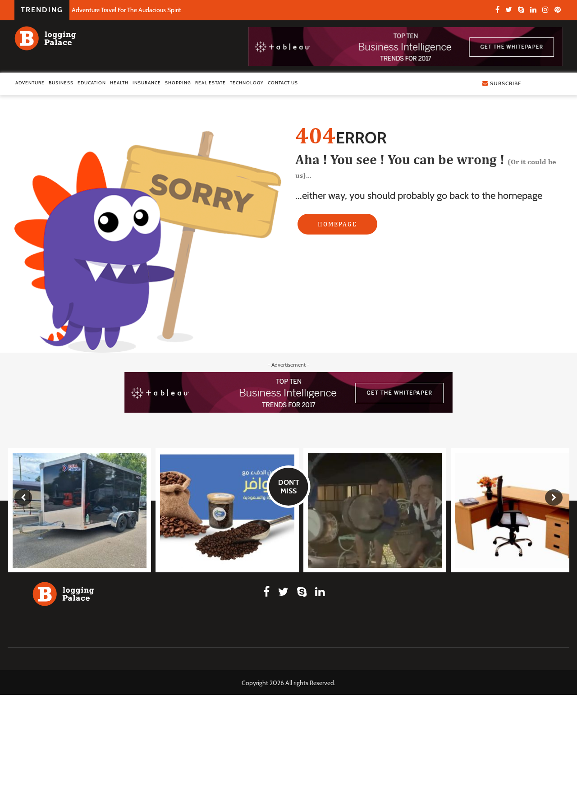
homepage (337, 224)
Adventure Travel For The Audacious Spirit (126, 10)
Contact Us (283, 83)
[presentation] (23, 497)
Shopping (178, 83)
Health (119, 83)
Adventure (30, 83)
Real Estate (210, 83)
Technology (247, 83)
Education (92, 83)
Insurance (147, 83)
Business (61, 83)
